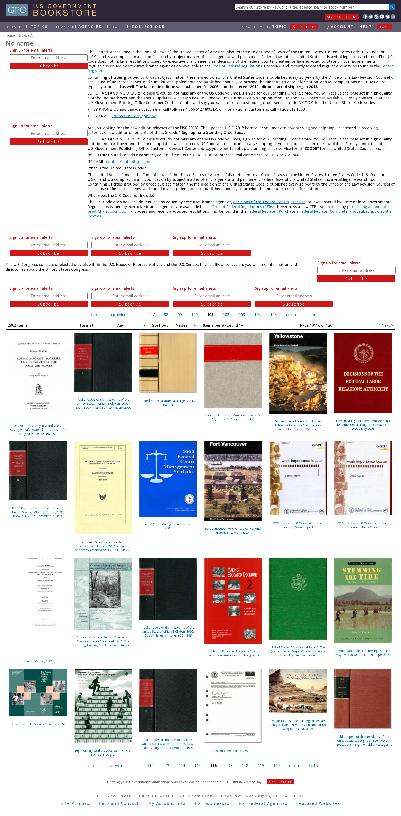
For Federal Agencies (263, 803)
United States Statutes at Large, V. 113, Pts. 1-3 (168, 403)
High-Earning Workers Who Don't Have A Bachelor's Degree (103, 753)
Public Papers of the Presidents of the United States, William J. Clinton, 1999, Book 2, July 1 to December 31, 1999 (38, 512)
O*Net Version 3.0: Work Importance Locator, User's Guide (363, 525)
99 (180, 314)
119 (261, 765)
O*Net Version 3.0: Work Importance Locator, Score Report (298, 525)
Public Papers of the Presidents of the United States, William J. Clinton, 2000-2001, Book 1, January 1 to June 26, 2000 (103, 403)
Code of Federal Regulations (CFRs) (243, 206)
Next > (387, 325)
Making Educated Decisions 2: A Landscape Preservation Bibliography (233, 653)
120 (276, 765)
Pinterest (387, 16)
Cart (384, 26)
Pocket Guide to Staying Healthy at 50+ (38, 724)
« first (96, 314)
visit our (341, 17)
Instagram (376, 16)
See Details (280, 782)
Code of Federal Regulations (236, 65)
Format (87, 325)
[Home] (53, 14)
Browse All (27, 26)
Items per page (217, 325)
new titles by (278, 26)
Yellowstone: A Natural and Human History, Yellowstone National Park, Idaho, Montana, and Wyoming (298, 425)
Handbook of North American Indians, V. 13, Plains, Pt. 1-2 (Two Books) (233, 417)
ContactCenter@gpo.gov (134, 115)
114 (182, 765)
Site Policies (75, 803)
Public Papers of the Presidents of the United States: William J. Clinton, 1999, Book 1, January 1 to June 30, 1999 (168, 631)
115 (197, 765)
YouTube (381, 16)
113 (166, 765)
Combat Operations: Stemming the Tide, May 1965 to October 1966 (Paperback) (363, 653)
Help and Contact (119, 803)
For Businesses (212, 803)
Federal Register (262, 211)
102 (226, 314)
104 (257, 314)
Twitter (370, 16)
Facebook (365, 16)
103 (242, 314)
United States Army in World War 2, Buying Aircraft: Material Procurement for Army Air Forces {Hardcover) (38, 430)
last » (310, 314)
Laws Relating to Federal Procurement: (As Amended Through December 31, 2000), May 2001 (363, 425)
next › (291, 314)
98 (166, 314)
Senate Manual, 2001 (38, 661)
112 (150, 765)
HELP (365, 26)
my (338, 26)
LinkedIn (393, 16)
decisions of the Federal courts (261, 201)
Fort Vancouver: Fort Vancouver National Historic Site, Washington (233, 530)
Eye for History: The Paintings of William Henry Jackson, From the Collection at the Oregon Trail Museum (298, 725)
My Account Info (167, 803)
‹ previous (119, 314)
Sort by (159, 325)
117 (229, 765)
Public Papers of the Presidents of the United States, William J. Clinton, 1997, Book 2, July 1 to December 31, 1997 (168, 744)
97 (152, 314)
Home (10, 35)
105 (273, 314)
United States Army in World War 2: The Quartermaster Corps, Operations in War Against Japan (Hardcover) (298, 651)
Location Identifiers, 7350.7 (233, 751)
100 (194, 314)
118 (245, 765)
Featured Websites (318, 803)
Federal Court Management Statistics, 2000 (168, 526)
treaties (298, 201)
